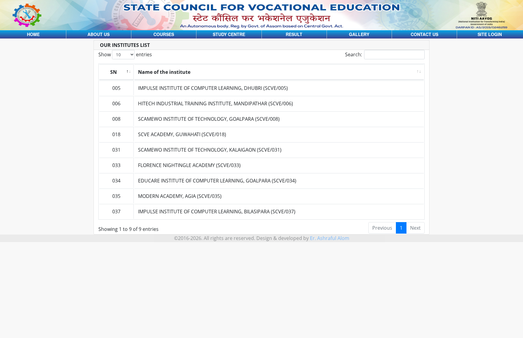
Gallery (359, 34)
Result (294, 34)
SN (113, 72)
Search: (353, 54)
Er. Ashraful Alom (329, 238)
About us (98, 34)
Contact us (424, 34)
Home (33, 34)
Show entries (125, 54)
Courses (163, 34)
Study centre (229, 34)
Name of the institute (164, 72)
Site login (490, 34)
